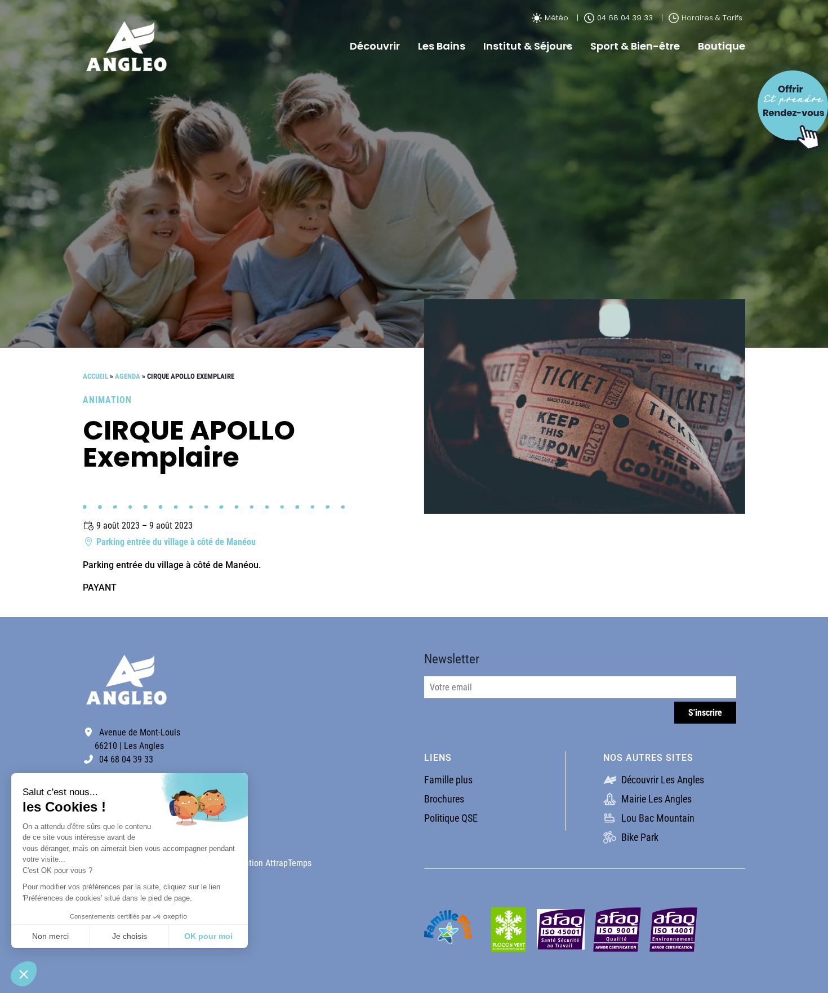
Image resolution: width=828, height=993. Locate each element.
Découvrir (375, 46)
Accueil (95, 376)
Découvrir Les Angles (661, 780)
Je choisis (129, 936)
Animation (107, 399)
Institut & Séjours (527, 46)
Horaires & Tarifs (712, 17)
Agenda (127, 376)
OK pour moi (208, 936)
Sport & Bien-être (635, 46)
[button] (23, 973)
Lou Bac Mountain (657, 818)
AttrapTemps (288, 863)
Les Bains (441, 46)
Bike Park (638, 837)
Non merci (50, 936)
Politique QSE (451, 818)
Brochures (444, 799)
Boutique (721, 46)
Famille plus (448, 780)
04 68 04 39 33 (625, 17)
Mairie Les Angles (655, 799)
